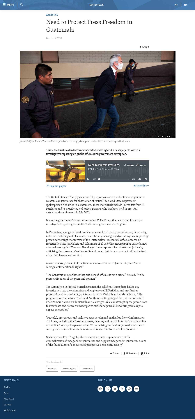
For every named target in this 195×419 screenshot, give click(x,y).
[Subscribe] (136, 389)
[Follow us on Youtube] (115, 389)
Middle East (10, 410)
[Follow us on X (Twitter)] (107, 389)
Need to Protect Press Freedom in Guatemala (115, 165)
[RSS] (122, 389)
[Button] (144, 47)
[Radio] (176, 5)
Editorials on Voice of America (107, 169)
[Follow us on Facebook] (100, 389)
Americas (52, 15)
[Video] (185, 5)
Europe (7, 405)
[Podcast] (129, 389)
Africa (7, 387)
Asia (6, 393)
